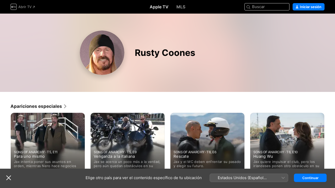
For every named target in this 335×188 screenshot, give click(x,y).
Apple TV (159, 6)
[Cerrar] (8, 177)
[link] (38, 106)
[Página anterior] (5, 144)
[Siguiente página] (329, 144)
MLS (180, 6)
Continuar (310, 178)
